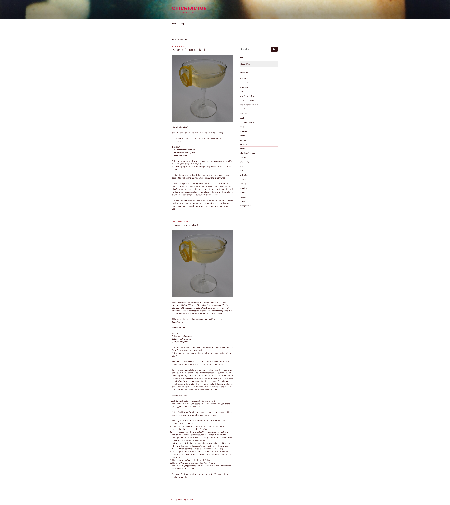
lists (241, 166)
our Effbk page (183, 474)
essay (242, 127)
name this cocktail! (185, 225)
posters (243, 179)
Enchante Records (247, 122)
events (242, 135)
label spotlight (245, 162)
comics (242, 118)
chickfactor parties (247, 100)
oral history (244, 175)
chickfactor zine (246, 109)
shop (182, 24)
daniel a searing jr (215, 133)
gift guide (243, 144)
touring (242, 192)
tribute (242, 201)
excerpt (243, 140)
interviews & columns (248, 153)
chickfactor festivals (247, 96)
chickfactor (189, 8)
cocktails (243, 113)
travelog (243, 197)
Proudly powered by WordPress (183, 500)
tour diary (243, 188)
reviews (243, 184)
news (242, 171)
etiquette (243, 131)
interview (243, 149)
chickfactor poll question (249, 105)
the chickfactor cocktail (188, 50)
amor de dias (244, 83)
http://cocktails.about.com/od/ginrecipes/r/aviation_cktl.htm (202, 443)
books (242, 92)
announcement (245, 87)
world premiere (245, 206)
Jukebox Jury (244, 157)
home (174, 24)
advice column (245, 78)
